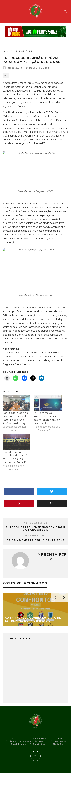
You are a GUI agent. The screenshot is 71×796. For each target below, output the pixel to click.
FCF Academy (36, 739)
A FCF (16, 739)
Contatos (39, 744)
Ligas (12, 741)
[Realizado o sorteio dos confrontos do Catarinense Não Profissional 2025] (16, 403)
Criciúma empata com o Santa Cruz (36, 540)
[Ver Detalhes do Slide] (35, 31)
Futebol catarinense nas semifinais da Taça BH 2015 (35, 529)
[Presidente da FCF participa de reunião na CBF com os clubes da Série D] (16, 442)
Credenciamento (35, 741)
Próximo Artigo (35, 536)
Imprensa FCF (15, 68)
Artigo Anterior (35, 523)
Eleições (59, 744)
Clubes (58, 739)
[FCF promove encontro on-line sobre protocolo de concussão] (48, 403)
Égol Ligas (18, 744)
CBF (6, 75)
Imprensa (60, 741)
